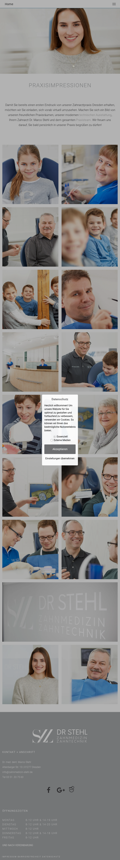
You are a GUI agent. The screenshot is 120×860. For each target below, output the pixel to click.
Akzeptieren (60, 449)
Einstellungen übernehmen (60, 458)
